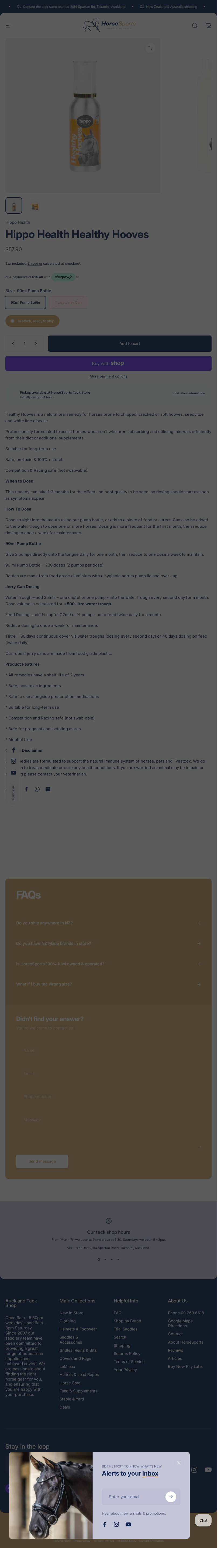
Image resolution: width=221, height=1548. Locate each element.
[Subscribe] (170, 1496)
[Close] (178, 1462)
